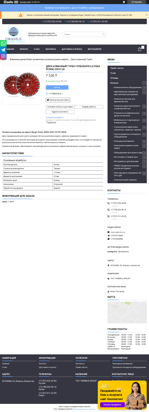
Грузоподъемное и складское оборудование (127, 135)
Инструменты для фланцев (126, 161)
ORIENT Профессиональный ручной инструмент (126, 167)
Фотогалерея (94, 49)
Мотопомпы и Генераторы (126, 157)
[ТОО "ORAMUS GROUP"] (13, 34)
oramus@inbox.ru (117, 232)
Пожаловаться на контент (84, 409)
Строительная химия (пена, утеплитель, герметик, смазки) (127, 128)
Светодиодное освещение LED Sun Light (127, 174)
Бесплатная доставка (59, 100)
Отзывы (114, 78)
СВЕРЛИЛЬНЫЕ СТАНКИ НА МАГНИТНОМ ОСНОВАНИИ (126, 93)
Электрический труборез (125, 180)
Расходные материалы (124, 141)
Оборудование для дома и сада (128, 152)
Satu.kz (87, 407)
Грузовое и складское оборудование (129, 367)
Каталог (24, 49)
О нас (37, 49)
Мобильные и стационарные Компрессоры (126, 121)
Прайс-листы (117, 68)
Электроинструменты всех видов (126, 146)
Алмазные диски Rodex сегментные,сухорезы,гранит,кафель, (39, 59)
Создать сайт (25, 2)
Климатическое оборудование (127, 87)
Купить (57, 87)
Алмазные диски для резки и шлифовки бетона (127, 107)
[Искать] (103, 34)
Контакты (51, 49)
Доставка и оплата (72, 49)
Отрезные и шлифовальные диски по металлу (126, 114)
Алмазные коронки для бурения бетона (124, 100)
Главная (9, 49)
